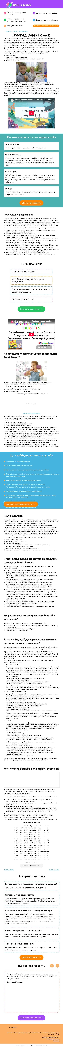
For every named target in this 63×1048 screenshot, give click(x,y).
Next (60, 992)
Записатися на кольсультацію (20, 504)
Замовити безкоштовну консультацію (46, 25)
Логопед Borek (8, 869)
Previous (2, 992)
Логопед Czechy (54, 869)
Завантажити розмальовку (31, 413)
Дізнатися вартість (31, 203)
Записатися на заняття (31, 309)
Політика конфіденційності (50, 1037)
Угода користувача (53, 1039)
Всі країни (13, 1027)
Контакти (56, 1041)
